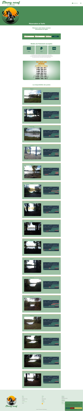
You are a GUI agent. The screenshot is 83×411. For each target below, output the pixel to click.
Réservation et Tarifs (24, 401)
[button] (81, 402)
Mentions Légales (72, 409)
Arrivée (25, 35)
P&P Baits (43, 400)
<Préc (44, 92)
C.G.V (42, 397)
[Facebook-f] (42, 403)
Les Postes (23, 400)
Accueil (23, 397)
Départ (36, 35)
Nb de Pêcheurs (47, 35)
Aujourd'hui (50, 92)
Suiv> (58, 92)
